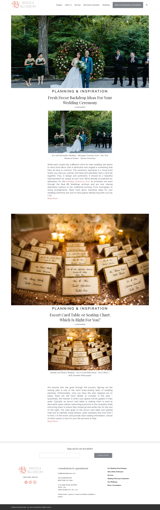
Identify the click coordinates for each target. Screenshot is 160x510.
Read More (52, 198)
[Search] (147, 5)
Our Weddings (112, 482)
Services (110, 475)
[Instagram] (30, 482)
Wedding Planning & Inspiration (118, 478)
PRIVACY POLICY (46, 507)
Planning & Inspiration (80, 91)
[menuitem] (59, 5)
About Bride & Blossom (115, 472)
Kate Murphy (80, 107)
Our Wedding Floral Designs (117, 468)
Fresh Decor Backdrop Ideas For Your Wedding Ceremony (80, 100)
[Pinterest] (34, 482)
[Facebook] (26, 482)
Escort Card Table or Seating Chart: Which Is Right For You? (80, 317)
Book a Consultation (114, 485)
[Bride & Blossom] (30, 471)
